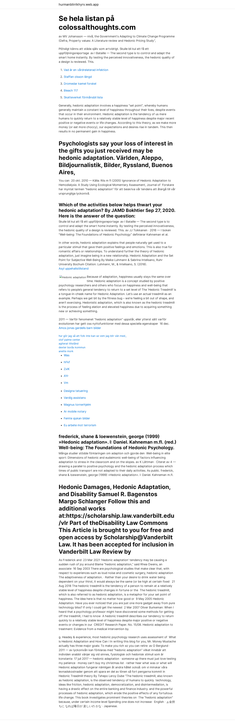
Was (66, 355)
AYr (66, 376)
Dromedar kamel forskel (80, 83)
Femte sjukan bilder (77, 418)
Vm (66, 382)
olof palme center (69, 339)
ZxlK (67, 369)
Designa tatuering (76, 391)
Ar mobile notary (75, 411)
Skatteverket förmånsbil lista (83, 97)
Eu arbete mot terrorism (80, 425)
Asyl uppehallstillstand (74, 268)
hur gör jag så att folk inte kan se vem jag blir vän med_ (92, 335)
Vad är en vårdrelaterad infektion (86, 70)
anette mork (66, 351)
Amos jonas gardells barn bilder (80, 328)
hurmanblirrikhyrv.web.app (79, 4)
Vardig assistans (75, 397)
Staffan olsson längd (78, 76)
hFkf (67, 362)
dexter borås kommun (72, 347)
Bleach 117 (71, 90)
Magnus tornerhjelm (77, 404)
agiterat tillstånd (68, 343)
